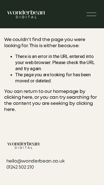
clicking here (18, 97)
